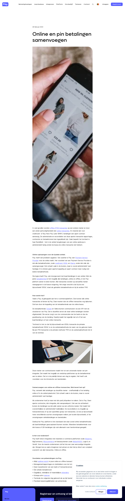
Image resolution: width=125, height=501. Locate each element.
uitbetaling (65, 473)
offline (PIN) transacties (58, 228)
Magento (88, 439)
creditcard (58, 263)
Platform (59, 4)
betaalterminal (42, 279)
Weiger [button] (100, 492)
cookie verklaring (101, 486)
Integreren (50, 4)
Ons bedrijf (69, 4)
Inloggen (105, 4)
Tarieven (78, 4)
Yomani (49, 309)
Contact (87, 4)
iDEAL (65, 263)
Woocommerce (48, 442)
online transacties (63, 231)
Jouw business (39, 4)
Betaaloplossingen (25, 4)
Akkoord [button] (112, 492)
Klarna (72, 263)
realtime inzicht (43, 461)
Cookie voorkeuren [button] (90, 491)
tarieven (47, 475)
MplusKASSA (77, 442)
